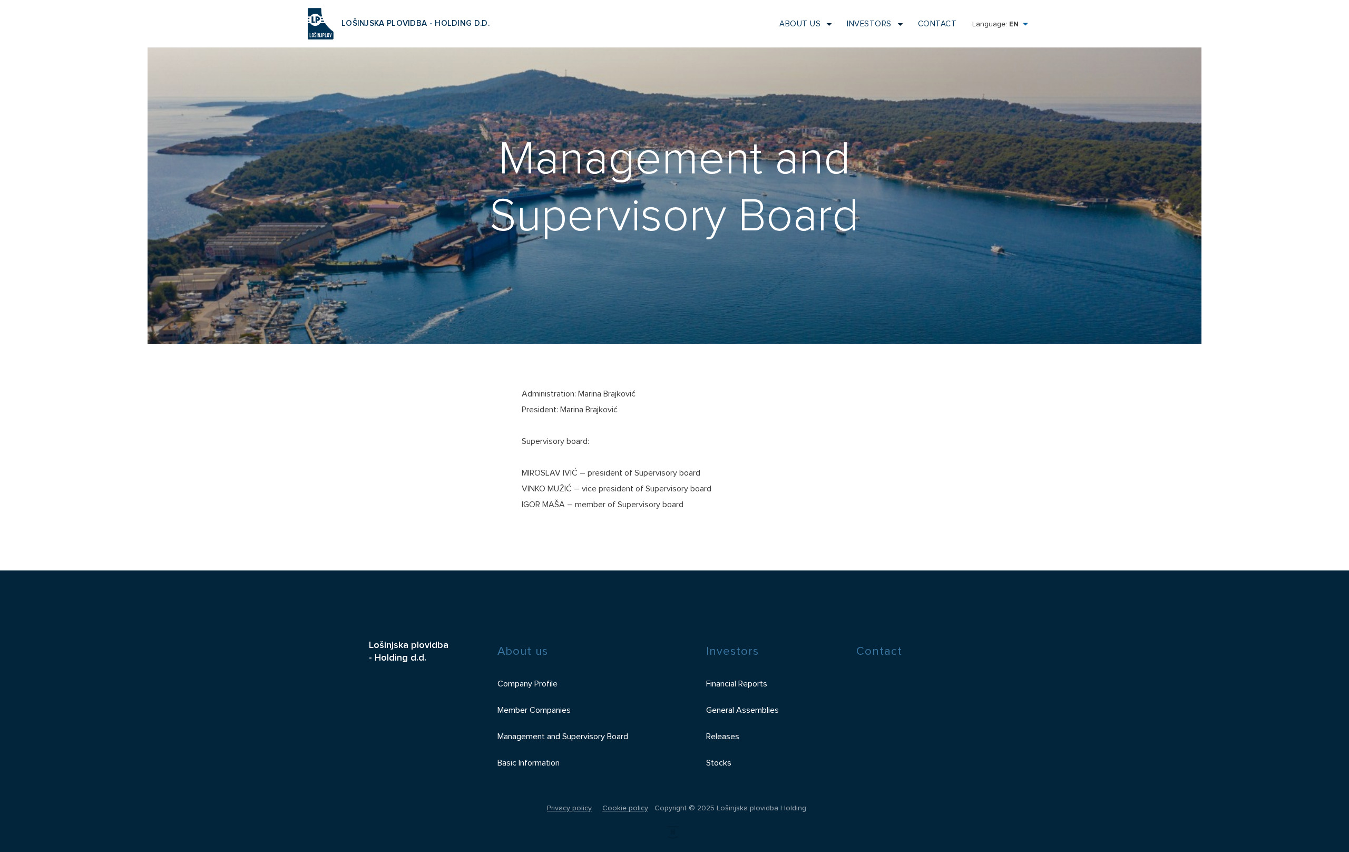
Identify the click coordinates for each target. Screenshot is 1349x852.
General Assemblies (742, 710)
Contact (937, 24)
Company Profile (527, 684)
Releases (722, 736)
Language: (995, 24)
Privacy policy (569, 808)
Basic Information (528, 763)
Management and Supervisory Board (562, 736)
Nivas (674, 834)
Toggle (825, 24)
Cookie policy (625, 808)
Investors (869, 24)
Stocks (718, 763)
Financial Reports (736, 684)
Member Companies (534, 710)
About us (799, 24)
